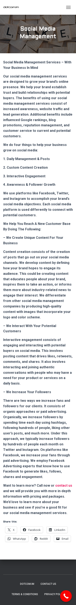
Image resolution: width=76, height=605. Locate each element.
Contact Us (48, 583)
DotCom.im (27, 583)
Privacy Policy (54, 594)
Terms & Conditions (25, 594)
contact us (63, 485)
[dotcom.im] (12, 7)
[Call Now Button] (66, 596)
